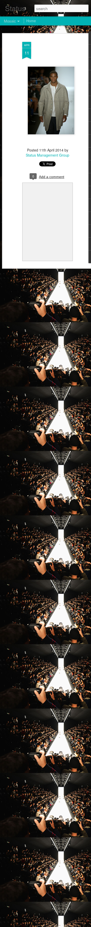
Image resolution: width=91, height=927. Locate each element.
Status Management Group (47, 155)
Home (31, 20)
